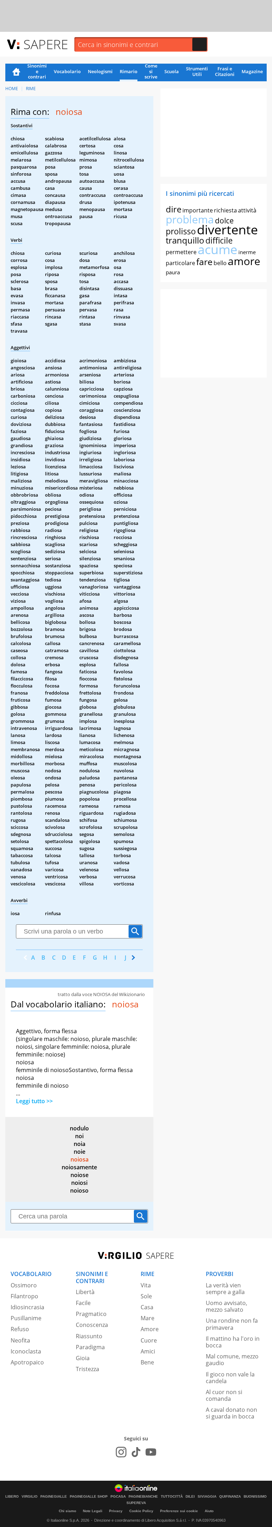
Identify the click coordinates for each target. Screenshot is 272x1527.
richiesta (225, 210)
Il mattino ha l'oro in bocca (233, 1342)
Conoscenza (92, 1325)
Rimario (128, 71)
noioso (79, 1190)
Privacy (116, 1511)
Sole (146, 1296)
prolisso (181, 231)
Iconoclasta (26, 1351)
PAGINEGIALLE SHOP (89, 1496)
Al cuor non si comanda (224, 1395)
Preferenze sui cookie (179, 1511)
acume (217, 249)
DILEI (190, 1496)
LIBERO (12, 1496)
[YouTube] (150, 1452)
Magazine (252, 71)
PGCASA (118, 1496)
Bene (147, 1362)
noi (79, 1136)
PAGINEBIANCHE (143, 1496)
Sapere (45, 44)
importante (197, 210)
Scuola (171, 71)
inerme (247, 252)
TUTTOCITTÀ (172, 1496)
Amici (148, 1351)
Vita (146, 1285)
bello (220, 263)
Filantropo (24, 1296)
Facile (83, 1303)
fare (204, 262)
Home (16, 72)
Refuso (20, 1329)
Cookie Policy (141, 1511)
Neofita (20, 1340)
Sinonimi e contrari (37, 72)
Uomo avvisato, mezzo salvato (226, 1306)
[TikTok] (136, 1452)
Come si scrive (150, 72)
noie (79, 1152)
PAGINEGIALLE (53, 1496)
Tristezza (87, 1369)
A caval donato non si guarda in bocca (231, 1413)
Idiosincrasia (27, 1307)
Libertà (85, 1292)
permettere (181, 252)
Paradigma (90, 1347)
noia (79, 1144)
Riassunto (89, 1336)
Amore (150, 1329)
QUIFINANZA (230, 1496)
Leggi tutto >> (34, 1101)
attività (247, 210)
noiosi (79, 1183)
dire (173, 209)
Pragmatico (91, 1314)
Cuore (149, 1340)
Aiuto (209, 1511)
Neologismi (100, 71)
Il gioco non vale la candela (230, 1377)
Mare (147, 1318)
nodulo (79, 1128)
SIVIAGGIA (207, 1496)
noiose (79, 1175)
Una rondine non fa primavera (232, 1324)
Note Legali (92, 1511)
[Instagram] (121, 1452)
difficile (219, 240)
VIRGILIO (30, 1496)
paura (173, 272)
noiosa (79, 1159)
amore (244, 261)
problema (190, 219)
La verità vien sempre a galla (225, 1288)
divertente (227, 229)
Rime (31, 89)
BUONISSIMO (255, 1496)
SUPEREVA (136, 1503)
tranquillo (185, 240)
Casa (147, 1307)
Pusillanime (26, 1318)
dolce (224, 221)
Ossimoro (24, 1285)
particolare (180, 263)
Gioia (83, 1358)
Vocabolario (67, 71)
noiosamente (79, 1167)
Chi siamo (67, 1511)
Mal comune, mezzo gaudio (232, 1359)
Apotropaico (27, 1362)
